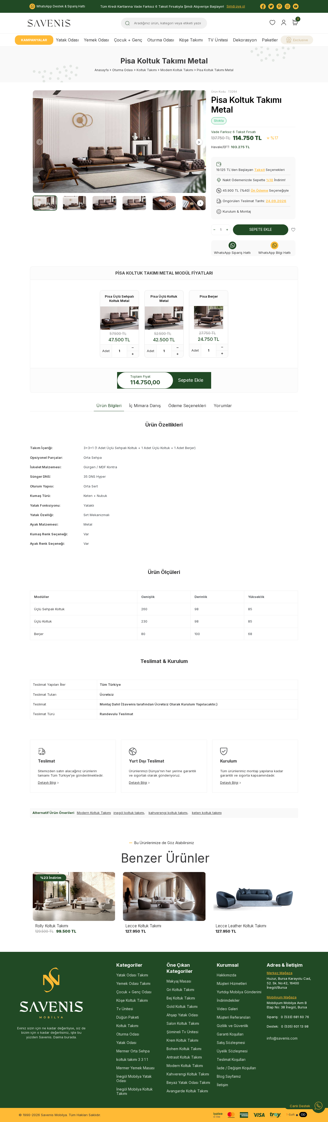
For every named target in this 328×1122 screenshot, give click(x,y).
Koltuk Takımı (147, 70)
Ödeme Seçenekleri (187, 405)
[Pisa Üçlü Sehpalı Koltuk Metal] (119, 318)
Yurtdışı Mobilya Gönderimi (239, 992)
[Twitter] (271, 6)
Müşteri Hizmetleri (232, 983)
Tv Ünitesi (124, 1009)
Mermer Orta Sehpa (133, 1051)
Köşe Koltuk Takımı (132, 1000)
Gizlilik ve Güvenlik (232, 1025)
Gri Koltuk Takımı (180, 989)
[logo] (48, 23)
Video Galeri (227, 1009)
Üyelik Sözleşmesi (232, 1051)
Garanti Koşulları (230, 1034)
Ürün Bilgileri (108, 405)
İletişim (222, 1085)
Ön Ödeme (259, 190)
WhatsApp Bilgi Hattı (274, 252)
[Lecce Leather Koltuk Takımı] (254, 896)
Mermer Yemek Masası (135, 1068)
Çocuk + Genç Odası (133, 992)
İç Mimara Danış (145, 405)
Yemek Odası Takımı (133, 983)
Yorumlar (223, 405)
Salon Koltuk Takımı (183, 1023)
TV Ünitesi (218, 39)
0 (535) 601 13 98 (295, 1026)
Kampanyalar (34, 40)
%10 (269, 180)
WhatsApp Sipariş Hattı (232, 252)
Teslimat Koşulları (231, 1059)
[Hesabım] (284, 22)
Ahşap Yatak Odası (182, 1015)
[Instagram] (287, 6)
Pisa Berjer (209, 296)
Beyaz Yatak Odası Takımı (188, 1082)
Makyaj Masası (179, 981)
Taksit (259, 170)
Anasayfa (102, 70)
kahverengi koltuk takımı (168, 813)
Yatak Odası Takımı (132, 975)
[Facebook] (263, 6)
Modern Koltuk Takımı (176, 70)
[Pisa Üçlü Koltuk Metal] (164, 318)
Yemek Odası (96, 39)
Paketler (270, 39)
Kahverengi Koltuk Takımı (188, 1074)
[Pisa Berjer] (208, 317)
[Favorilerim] (272, 23)
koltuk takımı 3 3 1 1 (132, 1059)
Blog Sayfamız (229, 1076)
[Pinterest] (279, 6)
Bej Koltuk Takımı (181, 998)
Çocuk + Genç (128, 39)
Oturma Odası (160, 39)
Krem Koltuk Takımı (182, 1040)
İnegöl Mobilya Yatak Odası (134, 1078)
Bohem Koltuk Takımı (184, 1049)
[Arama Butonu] (127, 23)
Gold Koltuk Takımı (182, 1006)
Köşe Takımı (191, 39)
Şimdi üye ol (236, 6)
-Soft (290, 1114)
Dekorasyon (245, 39)
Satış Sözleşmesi (231, 1042)
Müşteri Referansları (233, 1017)
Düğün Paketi (127, 1017)
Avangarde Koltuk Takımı (187, 1091)
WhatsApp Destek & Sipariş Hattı (60, 6)
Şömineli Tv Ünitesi (182, 1032)
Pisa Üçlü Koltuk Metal (163, 298)
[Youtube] (296, 6)
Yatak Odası (67, 39)
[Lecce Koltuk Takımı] (164, 896)
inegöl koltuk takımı (129, 813)
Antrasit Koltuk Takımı (184, 1057)
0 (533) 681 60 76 (295, 1017)
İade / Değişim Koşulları (236, 1068)
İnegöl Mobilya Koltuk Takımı (134, 1091)
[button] (39, 142)
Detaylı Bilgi (47, 782)
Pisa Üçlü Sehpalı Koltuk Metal (119, 298)
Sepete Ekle (260, 229)
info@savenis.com (282, 1038)
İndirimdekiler (228, 1000)
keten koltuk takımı (207, 813)
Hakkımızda (226, 975)
